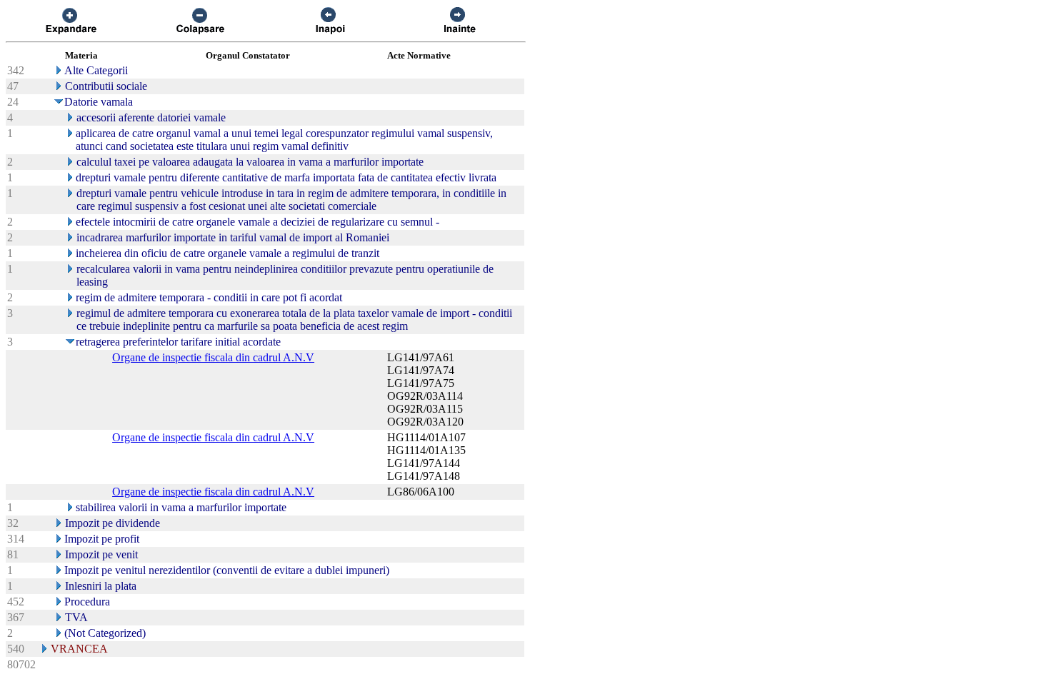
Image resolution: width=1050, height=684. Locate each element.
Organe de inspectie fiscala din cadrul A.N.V (213, 357)
